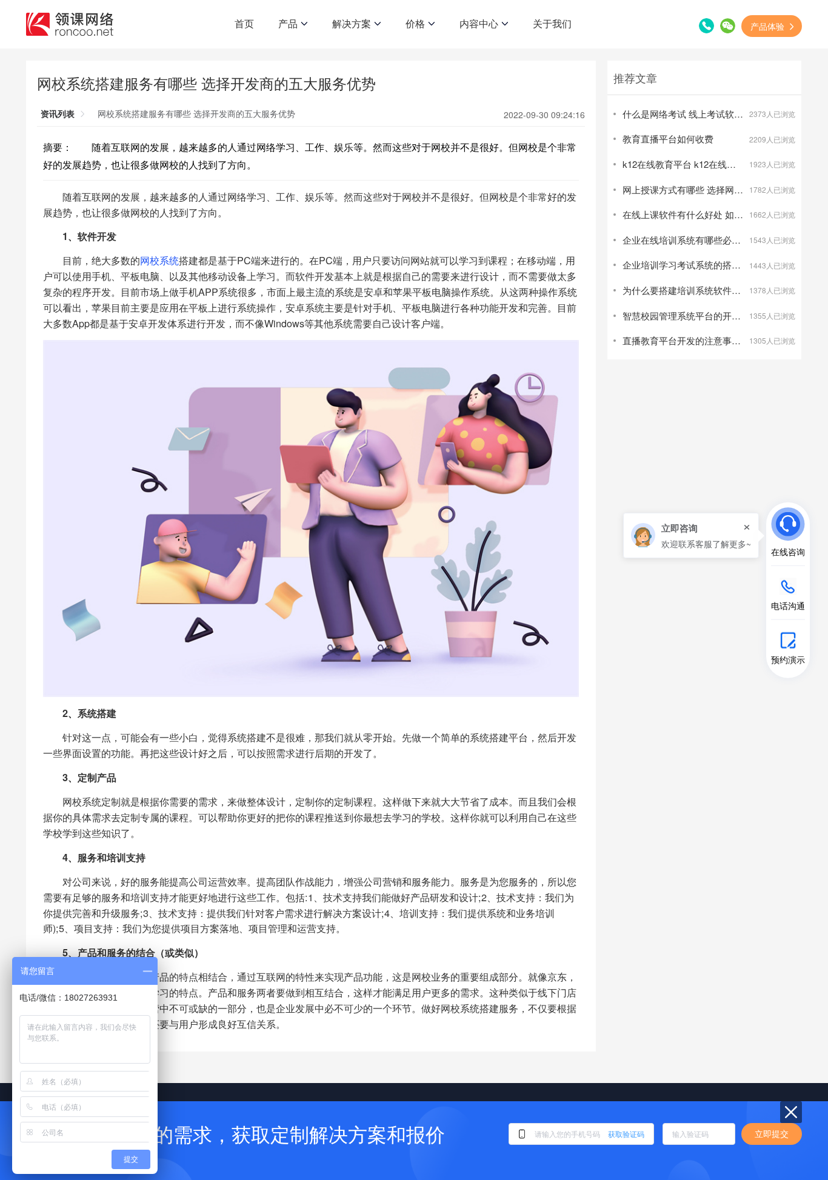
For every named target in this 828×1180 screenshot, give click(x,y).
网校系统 (159, 260)
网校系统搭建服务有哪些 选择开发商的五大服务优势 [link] (196, 113)
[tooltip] (691, 535)
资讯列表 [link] (58, 113)
